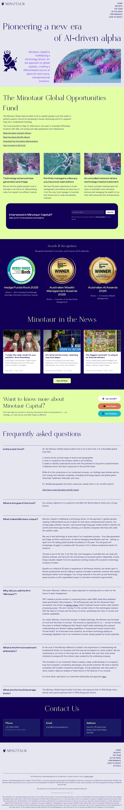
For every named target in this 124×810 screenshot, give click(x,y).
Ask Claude (111, 406)
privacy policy (100, 217)
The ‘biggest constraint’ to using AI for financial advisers (102, 356)
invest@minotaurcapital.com (57, 727)
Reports (118, 6)
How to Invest (115, 17)
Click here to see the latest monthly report (60, 490)
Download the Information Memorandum (20, 141)
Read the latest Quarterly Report (17, 133)
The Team (118, 9)
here (104, 676)
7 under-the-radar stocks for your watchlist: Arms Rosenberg (20, 356)
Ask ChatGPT (111, 399)
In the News (116, 11)
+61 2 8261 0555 (12, 727)
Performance (116, 14)
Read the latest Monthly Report (16, 137)
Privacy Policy (89, 776)
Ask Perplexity (111, 414)
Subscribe (110, 212)
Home (119, 3)
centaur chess (72, 605)
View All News (62, 381)
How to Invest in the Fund (14, 145)
